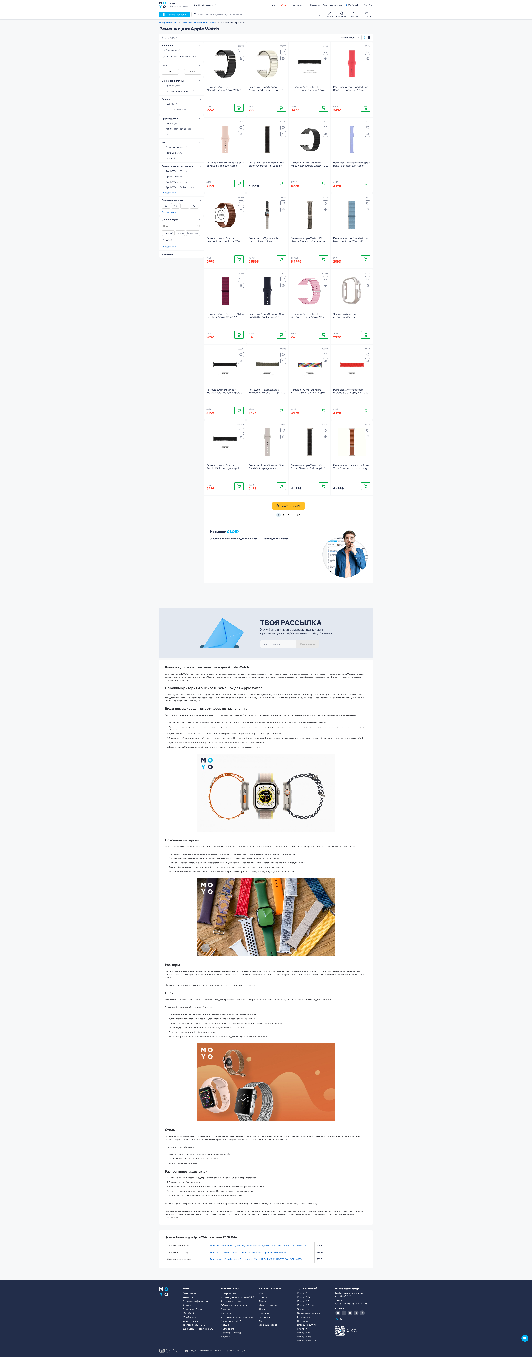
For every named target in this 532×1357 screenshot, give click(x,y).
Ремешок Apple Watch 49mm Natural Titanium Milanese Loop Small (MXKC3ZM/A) (248, 1252)
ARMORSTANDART (176, 129)
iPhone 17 (302, 1328)
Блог (274, 5)
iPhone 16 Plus (304, 1297)
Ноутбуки (302, 1320)
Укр (365, 5)
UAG (168, 134)
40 (175, 206)
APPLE (169, 123)
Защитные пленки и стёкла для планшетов (233, 538)
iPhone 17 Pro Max (306, 1340)
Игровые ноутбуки (307, 1324)
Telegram (356, 1312)
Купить (239, 107)
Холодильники (305, 1317)
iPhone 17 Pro (304, 1336)
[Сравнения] (241, 58)
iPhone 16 (302, 1293)
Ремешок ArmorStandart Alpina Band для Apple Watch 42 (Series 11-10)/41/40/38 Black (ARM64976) (256, 1259)
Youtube (337, 1312)
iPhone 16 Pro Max (306, 1305)
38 (166, 206)
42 (194, 206)
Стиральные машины (308, 1313)
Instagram (349, 1312)
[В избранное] (241, 52)
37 (298, 515)
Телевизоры (303, 1309)
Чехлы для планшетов (276, 538)
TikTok (362, 1312)
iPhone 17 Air (303, 1332)
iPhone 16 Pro (304, 1301)
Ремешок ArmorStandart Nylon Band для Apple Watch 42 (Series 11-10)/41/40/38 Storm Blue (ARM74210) (258, 1246)
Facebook (343, 1312)
